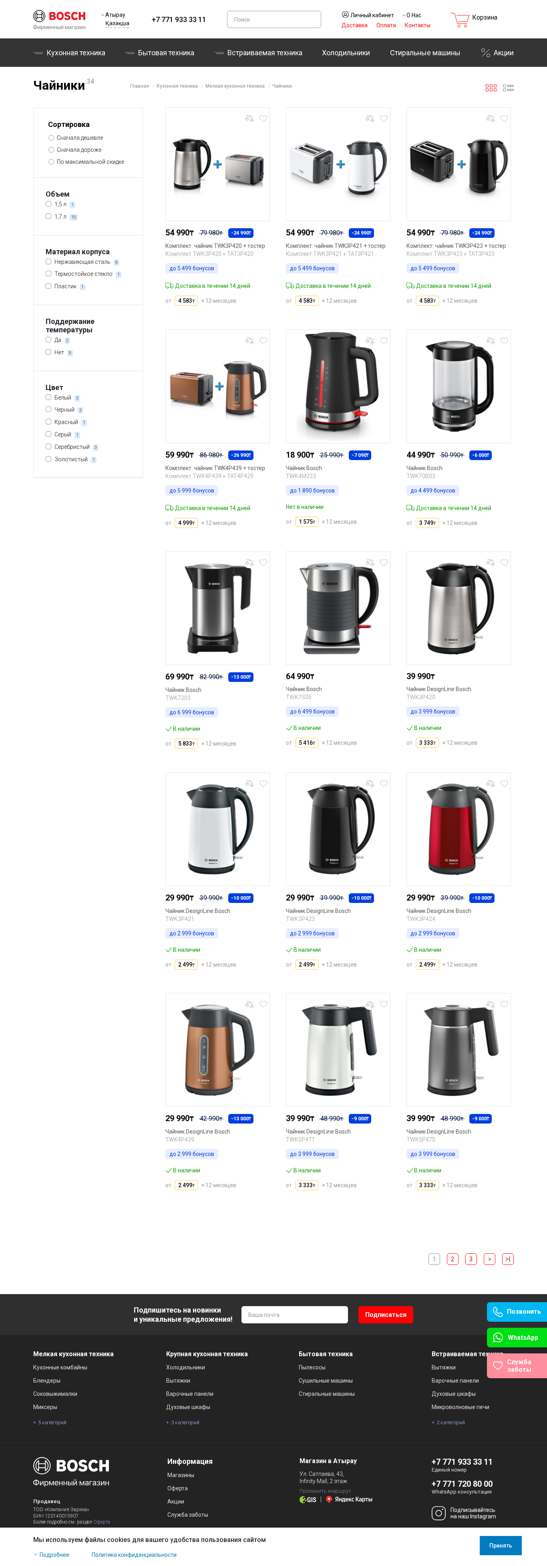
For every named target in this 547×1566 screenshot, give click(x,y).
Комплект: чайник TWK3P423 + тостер (456, 246)
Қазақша (117, 23)
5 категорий (52, 1422)
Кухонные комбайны (60, 1367)
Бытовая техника (166, 52)
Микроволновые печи (460, 1407)
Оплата (386, 25)
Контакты (417, 25)
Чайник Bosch (304, 468)
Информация (190, 1461)
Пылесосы (312, 1367)
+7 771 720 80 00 (462, 1484)
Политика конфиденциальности (134, 1555)
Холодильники (346, 52)
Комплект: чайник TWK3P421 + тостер (336, 246)
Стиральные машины (425, 52)
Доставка (355, 25)
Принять (500, 1545)
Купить (182, 323)
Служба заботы (187, 1515)
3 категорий (185, 1422)
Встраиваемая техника (467, 1354)
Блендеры (46, 1380)
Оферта (101, 1522)
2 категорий (450, 1422)
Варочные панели (189, 1394)
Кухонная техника (75, 52)
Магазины (180, 1475)
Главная (139, 86)
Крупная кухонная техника (207, 1354)
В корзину (223, 323)
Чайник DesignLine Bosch (438, 689)
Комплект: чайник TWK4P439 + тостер (215, 468)
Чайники (282, 86)
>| (508, 1259)
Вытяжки (178, 1380)
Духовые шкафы (188, 1407)
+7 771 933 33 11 (179, 19)
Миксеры (45, 1407)
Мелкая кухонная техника (235, 86)
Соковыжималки (55, 1394)
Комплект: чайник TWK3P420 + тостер (215, 246)
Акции (504, 52)
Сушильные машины (326, 1380)
